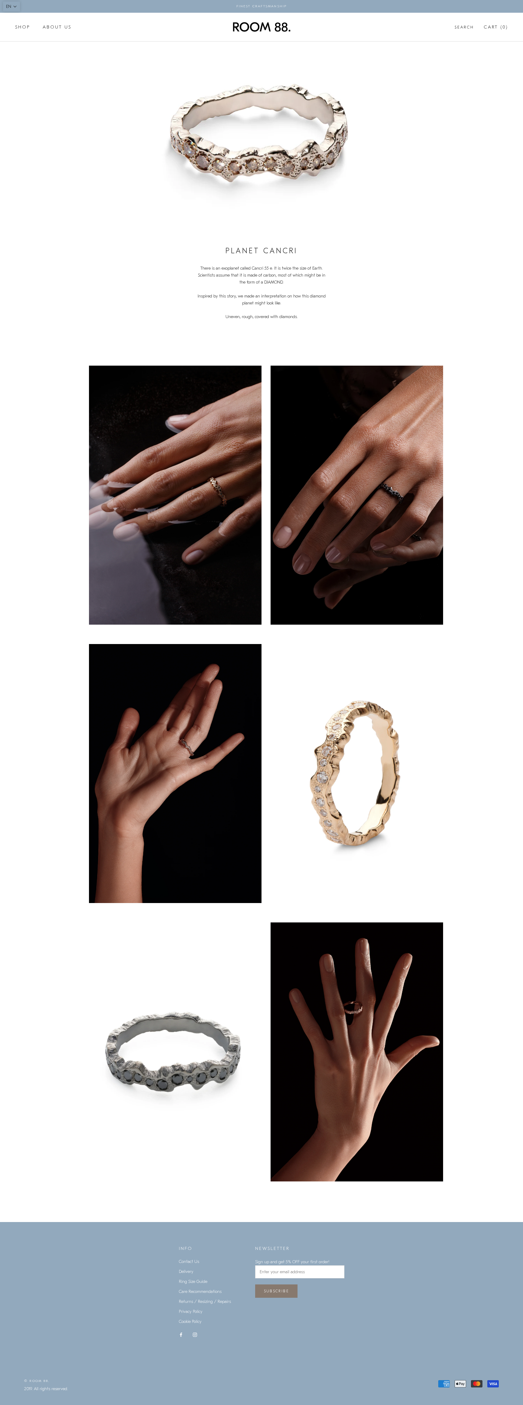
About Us (57, 27)
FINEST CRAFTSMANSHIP (261, 6)
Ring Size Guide (193, 1281)
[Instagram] (195, 1334)
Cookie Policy (190, 1321)
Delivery (186, 1271)
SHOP (22, 27)
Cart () (496, 27)
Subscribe (276, 1291)
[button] (11, 7)
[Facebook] (181, 1334)
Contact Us (189, 1261)
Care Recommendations (200, 1291)
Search (464, 27)
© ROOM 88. (36, 1381)
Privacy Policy (190, 1311)
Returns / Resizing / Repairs (205, 1301)
